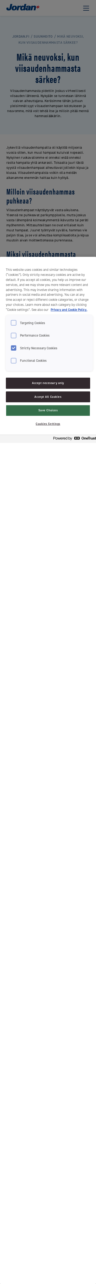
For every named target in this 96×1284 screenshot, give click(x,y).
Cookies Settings (48, 424)
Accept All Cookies (47, 397)
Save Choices (48, 410)
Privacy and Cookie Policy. (69, 309)
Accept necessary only (48, 383)
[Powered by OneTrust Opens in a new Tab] (73, 439)
